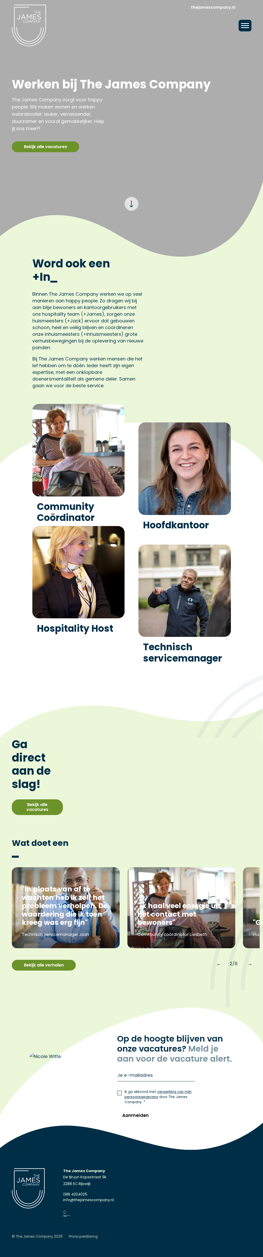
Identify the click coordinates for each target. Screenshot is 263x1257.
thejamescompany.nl (213, 7)
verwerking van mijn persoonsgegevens (158, 1094)
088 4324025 (75, 1194)
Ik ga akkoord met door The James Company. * (158, 1097)
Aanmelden (135, 1115)
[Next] (246, 961)
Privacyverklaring (83, 1236)
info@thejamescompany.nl (88, 1199)
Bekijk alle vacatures (45, 147)
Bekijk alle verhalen (44, 965)
